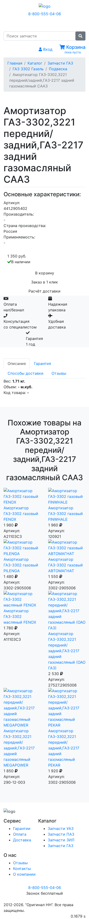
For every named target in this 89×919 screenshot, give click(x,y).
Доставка (22, 840)
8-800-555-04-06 (44, 13)
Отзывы (20, 862)
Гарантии (21, 828)
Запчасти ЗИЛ (61, 840)
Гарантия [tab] (42, 363)
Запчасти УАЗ (61, 828)
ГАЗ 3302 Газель (28, 68)
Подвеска (58, 68)
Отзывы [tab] (59, 373)
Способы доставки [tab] (25, 373)
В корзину (44, 273)
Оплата (19, 834)
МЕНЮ (48, 23)
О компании (24, 874)
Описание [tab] (17, 363)
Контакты (22, 868)
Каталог (35, 63)
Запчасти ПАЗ (61, 834)
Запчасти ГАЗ (60, 63)
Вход (47, 49)
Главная (14, 63)
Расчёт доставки (44, 291)
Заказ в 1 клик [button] (44, 282)
